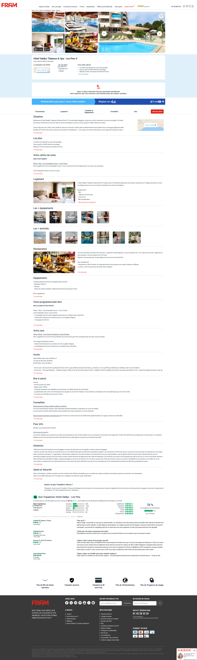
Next (159, 34)
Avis (135, 112)
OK (160, 603)
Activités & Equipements (89, 111)
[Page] (66, 602)
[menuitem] (44, 6)
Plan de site (104, 633)
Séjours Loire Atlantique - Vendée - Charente (50, 10)
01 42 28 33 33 (176, 6)
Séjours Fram (35, 10)
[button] (54, 193)
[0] (190, 6)
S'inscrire (127, 603)
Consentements (105, 635)
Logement (64, 112)
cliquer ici (80, 516)
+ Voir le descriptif (83, 74)
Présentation (40, 112)
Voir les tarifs (157, 112)
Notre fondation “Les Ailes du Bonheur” (78, 623)
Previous (104, 34)
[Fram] (9, 5)
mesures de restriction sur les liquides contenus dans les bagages (86, 449)
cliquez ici (74, 656)
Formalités (114, 112)
